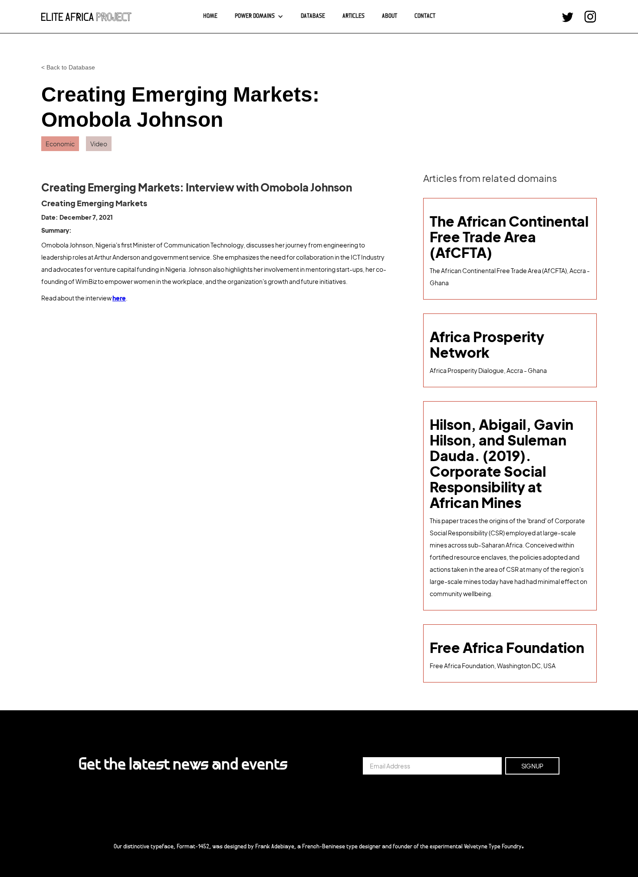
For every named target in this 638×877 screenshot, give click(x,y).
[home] (86, 16)
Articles (353, 16)
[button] (259, 16)
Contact (424, 16)
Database (313, 16)
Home (210, 16)
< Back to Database (68, 67)
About (389, 16)
